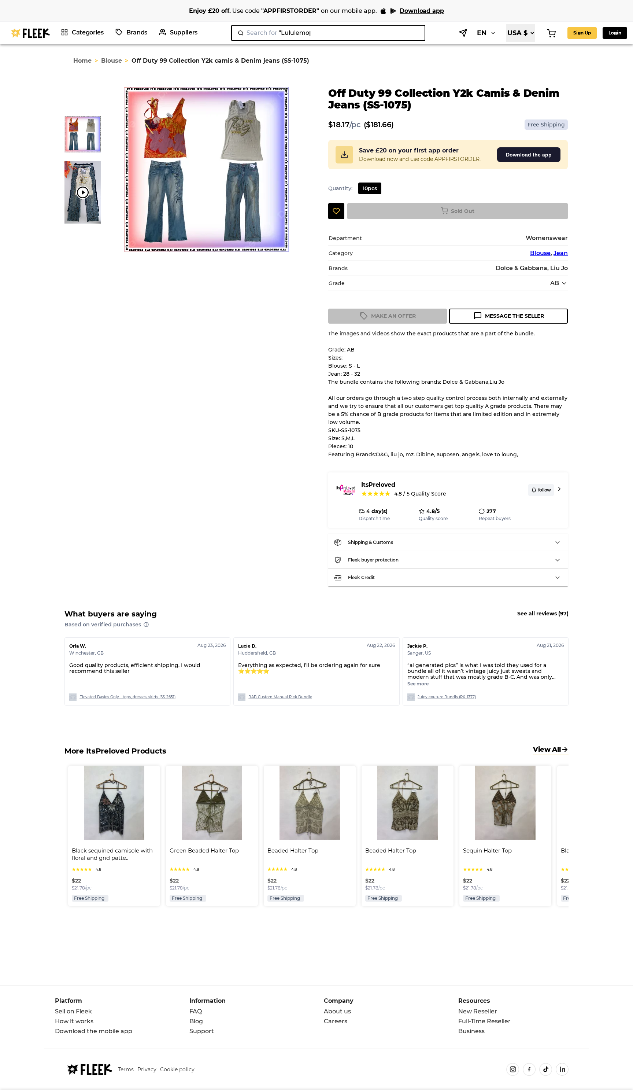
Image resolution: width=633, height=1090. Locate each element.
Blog (196, 1021)
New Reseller (477, 1011)
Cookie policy (177, 1069)
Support (201, 1031)
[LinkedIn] (562, 1069)
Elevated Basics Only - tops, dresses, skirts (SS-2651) (127, 697)
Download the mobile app (93, 1031)
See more (418, 683)
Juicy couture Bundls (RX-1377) (447, 697)
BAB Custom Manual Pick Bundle (280, 697)
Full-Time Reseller (484, 1021)
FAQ (195, 1011)
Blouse (111, 60)
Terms (126, 1069)
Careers (335, 1021)
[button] (448, 542)
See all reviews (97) (543, 613)
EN (482, 33)
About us (337, 1011)
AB (554, 283)
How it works (74, 1021)
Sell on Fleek (73, 1011)
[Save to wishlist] (336, 211)
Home (82, 60)
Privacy (146, 1069)
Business (471, 1031)
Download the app (529, 155)
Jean (561, 253)
